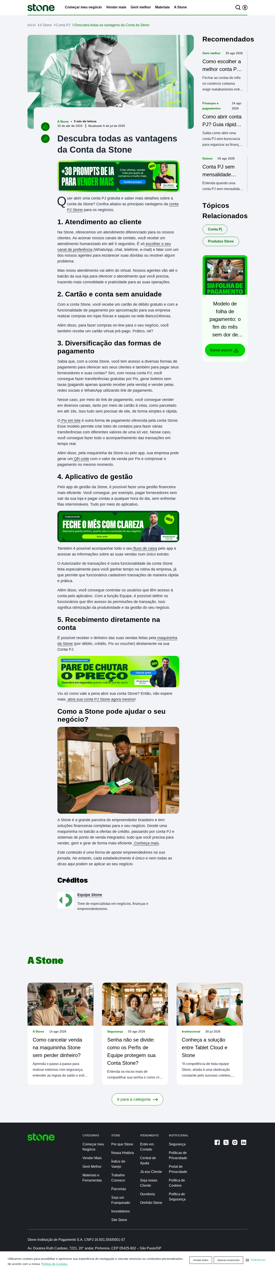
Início (32, 25)
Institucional (191, 1031)
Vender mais (116, 7)
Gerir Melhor (91, 1166)
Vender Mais (92, 1158)
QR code (81, 459)
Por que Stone (122, 1144)
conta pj (215, 229)
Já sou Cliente (151, 1172)
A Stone (180, 7)
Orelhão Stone (151, 1202)
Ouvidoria (147, 1194)
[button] (255, 1260)
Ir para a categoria (134, 1099)
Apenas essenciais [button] (228, 1260)
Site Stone (119, 1220)
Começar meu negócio (83, 7)
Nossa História (122, 1153)
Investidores (120, 1211)
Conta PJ (63, 25)
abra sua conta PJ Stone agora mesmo (101, 699)
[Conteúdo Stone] (41, 7)
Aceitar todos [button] (200, 1260)
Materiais (162, 7)
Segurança (115, 1031)
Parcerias (118, 1189)
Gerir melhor (141, 7)
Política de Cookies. (54, 1264)
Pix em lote (70, 420)
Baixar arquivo (221, 350)
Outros (207, 158)
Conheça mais (146, 843)
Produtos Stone (221, 241)
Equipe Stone (89, 895)
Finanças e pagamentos (211, 105)
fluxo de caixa (144, 548)
